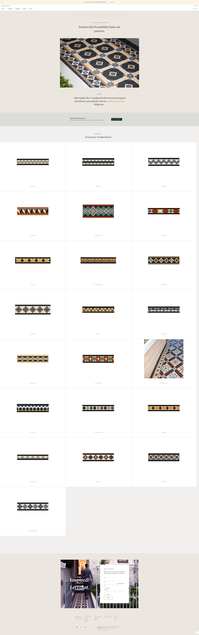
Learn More (112, 2)
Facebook (81, 627)
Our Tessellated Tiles (79, 618)
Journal (24, 8)
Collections (10, 8)
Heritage (96, 618)
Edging (86, 621)
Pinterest (85, 627)
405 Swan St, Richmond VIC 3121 (109, 628)
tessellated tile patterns (115, 101)
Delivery (115, 618)
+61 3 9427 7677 (117, 628)
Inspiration (17, 8)
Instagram (77, 627)
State (117, 585)
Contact (30, 8)
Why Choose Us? (78, 616)
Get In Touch (117, 119)
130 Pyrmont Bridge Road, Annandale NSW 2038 (111, 626)
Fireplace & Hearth (107, 616)
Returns (115, 616)
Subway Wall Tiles (98, 616)
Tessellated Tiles (88, 616)
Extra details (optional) (107, 594)
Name (105, 578)
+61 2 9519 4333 (121, 626)
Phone (105, 585)
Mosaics (86, 618)
